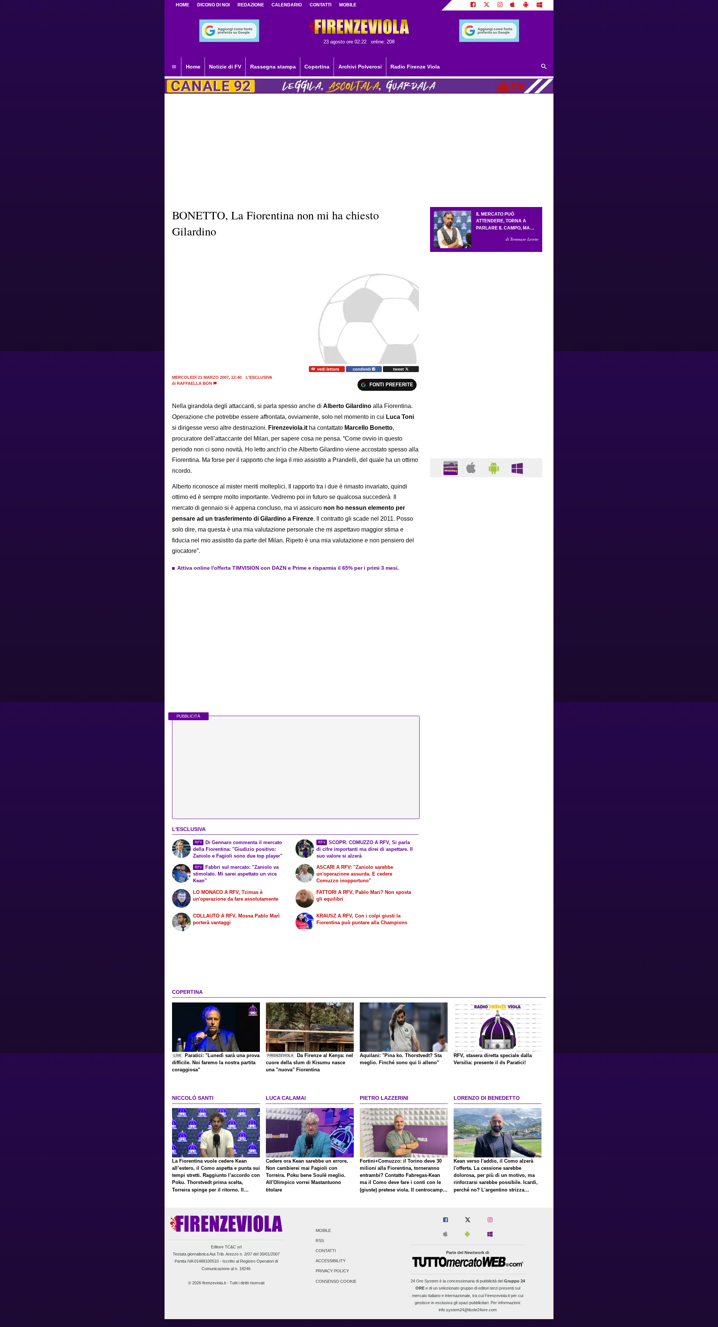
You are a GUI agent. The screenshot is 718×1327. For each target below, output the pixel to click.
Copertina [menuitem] (316, 67)
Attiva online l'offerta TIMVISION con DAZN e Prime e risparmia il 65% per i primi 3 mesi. (288, 568)
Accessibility (331, 1261)
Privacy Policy (332, 1271)
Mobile (323, 1230)
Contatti (326, 1250)
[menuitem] (174, 67)
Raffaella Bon (194, 383)
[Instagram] (500, 5)
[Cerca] (544, 67)
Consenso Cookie (336, 1281)
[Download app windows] (539, 5)
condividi (362, 369)
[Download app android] (526, 5)
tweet (399, 369)
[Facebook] (473, 5)
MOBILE (347, 5)
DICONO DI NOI (213, 5)
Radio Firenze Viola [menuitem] (415, 67)
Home (182, 5)
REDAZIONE (250, 5)
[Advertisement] (486, 773)
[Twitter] (486, 5)
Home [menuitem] (193, 67)
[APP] (452, 467)
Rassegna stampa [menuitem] (273, 67)
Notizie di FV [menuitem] (225, 67)
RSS (320, 1240)
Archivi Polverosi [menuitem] (360, 67)
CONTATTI (320, 5)
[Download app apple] (513, 5)
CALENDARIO (286, 5)
